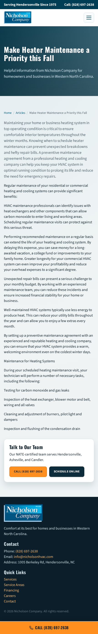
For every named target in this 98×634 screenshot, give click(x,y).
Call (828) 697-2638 (28, 471)
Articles (20, 113)
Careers (10, 595)
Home (8, 113)
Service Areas (14, 584)
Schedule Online (67, 471)
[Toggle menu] (89, 18)
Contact (10, 601)
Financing (11, 590)
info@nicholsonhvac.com (33, 556)
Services (10, 579)
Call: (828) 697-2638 (79, 4)
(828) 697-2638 (26, 551)
